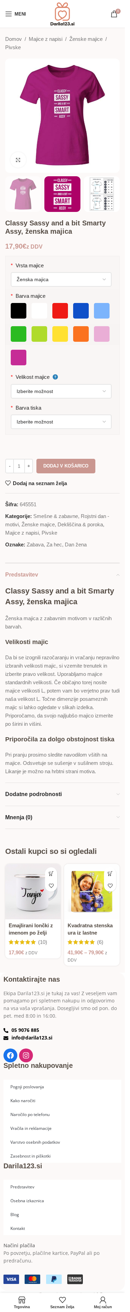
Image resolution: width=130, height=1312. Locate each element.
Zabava (35, 544)
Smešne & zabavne (55, 516)
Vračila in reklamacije (31, 1128)
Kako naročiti (22, 1100)
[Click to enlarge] (18, 160)
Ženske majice (86, 39)
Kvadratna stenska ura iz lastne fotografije (90, 932)
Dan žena (76, 544)
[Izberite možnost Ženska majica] (61, 279)
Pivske (13, 47)
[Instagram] (26, 1055)
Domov (13, 39)
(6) (100, 942)
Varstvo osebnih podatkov (35, 1142)
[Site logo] (62, 13)
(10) (42, 942)
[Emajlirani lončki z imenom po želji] (33, 891)
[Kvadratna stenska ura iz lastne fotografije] (92, 891)
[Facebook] (10, 1055)
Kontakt (17, 1228)
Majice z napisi (45, 39)
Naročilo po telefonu (30, 1114)
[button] (51, 873)
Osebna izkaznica (27, 1200)
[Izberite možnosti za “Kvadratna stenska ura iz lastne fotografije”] (110, 873)
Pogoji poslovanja (27, 1086)
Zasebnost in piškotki (30, 1156)
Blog (14, 1214)
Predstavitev (22, 1186)
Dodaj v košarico (65, 465)
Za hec (54, 544)
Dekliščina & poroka (80, 524)
